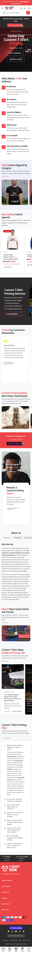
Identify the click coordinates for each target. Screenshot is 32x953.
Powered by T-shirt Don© (21, 944)
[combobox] (20, 12)
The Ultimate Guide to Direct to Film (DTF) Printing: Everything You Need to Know (12, 698)
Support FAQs (12, 471)
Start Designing (15, 53)
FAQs (20, 940)
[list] (16, 192)
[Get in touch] (25, 8)
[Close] (30, 434)
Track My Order (13, 940)
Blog (28, 940)
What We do (17, 537)
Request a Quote (16, 59)
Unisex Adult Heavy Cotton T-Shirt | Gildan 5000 (10, 257)
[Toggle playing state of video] (16, 633)
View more (5, 176)
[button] (3, 8)
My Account (5, 940)
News (24, 940)
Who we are (7, 537)
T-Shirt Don (11, 944)
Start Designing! (12, 314)
